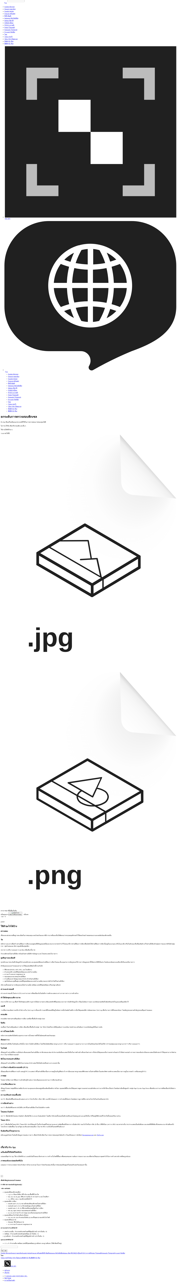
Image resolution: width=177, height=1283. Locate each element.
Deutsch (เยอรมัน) (10, 9)
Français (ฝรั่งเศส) (9, 13)
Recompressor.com (87, 1135)
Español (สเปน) (9, 11)
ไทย (5, 34)
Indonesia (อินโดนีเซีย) (11, 18)
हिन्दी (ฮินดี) (7, 16)
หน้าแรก (7, 1270)
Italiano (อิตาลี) (9, 20)
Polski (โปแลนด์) (9, 27)
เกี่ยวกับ (6, 1272)
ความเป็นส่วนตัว (9, 1280)
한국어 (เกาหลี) (9, 25)
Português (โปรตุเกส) (10, 30)
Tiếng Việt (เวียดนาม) (11, 39)
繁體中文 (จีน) (8, 43)
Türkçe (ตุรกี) (8, 37)
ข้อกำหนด (7, 1278)
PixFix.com (100, 1135)
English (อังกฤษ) (9, 7)
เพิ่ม (6, 1250)
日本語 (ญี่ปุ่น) (8, 23)
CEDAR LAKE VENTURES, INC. (16, 1276)
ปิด (2, 1250)
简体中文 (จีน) (8, 41)
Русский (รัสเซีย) (9, 32)
